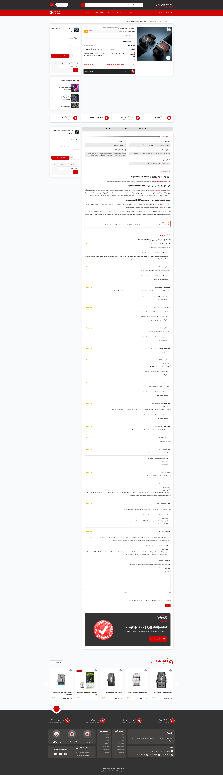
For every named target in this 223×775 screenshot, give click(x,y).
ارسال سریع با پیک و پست (93, 720)
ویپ (135, 195)
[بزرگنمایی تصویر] (168, 58)
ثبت (75, 70)
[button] (177, 684)
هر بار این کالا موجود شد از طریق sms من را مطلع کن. (64, 63)
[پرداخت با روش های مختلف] (67, 721)
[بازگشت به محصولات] (54, 21)
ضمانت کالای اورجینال (163, 720)
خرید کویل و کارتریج (115, 212)
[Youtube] (60, 754)
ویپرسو (159, 181)
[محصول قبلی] (56, 21)
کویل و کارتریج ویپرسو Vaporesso (115, 64)
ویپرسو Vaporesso (88, 64)
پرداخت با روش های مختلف (57, 720)
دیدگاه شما (167, 571)
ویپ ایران (160, 4)
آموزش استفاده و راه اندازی (128, 720)
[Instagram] (65, 754)
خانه (172, 21)
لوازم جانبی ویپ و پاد (164, 21)
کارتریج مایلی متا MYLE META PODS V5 (58, 692)
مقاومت (76, 45)
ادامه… (163, 741)
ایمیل (124, 592)
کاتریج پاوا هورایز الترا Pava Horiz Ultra (133, 692)
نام (169, 592)
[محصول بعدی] (52, 21)
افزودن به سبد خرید (60, 56)
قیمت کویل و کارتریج (165, 205)
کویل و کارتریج (159, 190)
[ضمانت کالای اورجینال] (172, 721)
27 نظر (90, 30)
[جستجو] (83, 5)
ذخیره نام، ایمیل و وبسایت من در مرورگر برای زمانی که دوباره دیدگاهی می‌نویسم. (148, 601)
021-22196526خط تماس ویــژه (57, 12)
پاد (166, 181)
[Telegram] (55, 754)
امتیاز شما (167, 568)
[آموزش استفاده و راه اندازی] (139, 721)
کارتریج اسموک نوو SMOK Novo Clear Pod (157, 692)
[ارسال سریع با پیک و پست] (102, 721)
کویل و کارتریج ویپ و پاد (153, 21)
